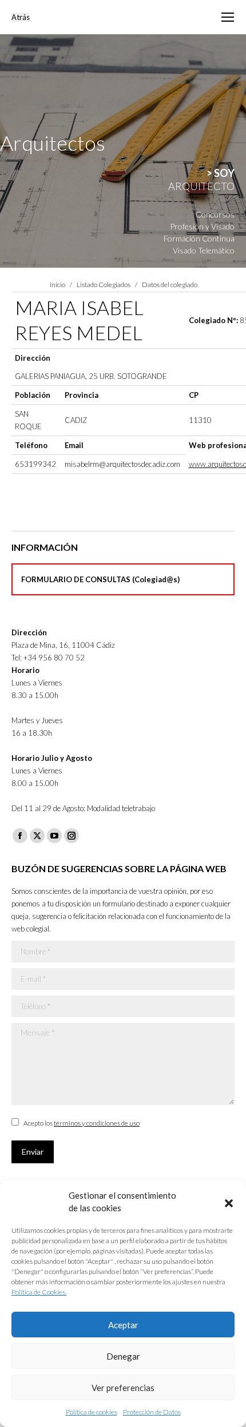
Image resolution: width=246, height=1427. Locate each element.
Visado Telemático (204, 250)
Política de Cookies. (38, 1292)
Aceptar (123, 1325)
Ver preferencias (123, 1387)
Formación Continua (199, 238)
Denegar (123, 1356)
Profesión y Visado (202, 226)
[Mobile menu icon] (228, 17)
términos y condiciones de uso (97, 1123)
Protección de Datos (152, 1412)
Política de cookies (91, 1412)
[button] (229, 1201)
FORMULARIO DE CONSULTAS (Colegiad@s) (100, 579)
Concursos (215, 214)
